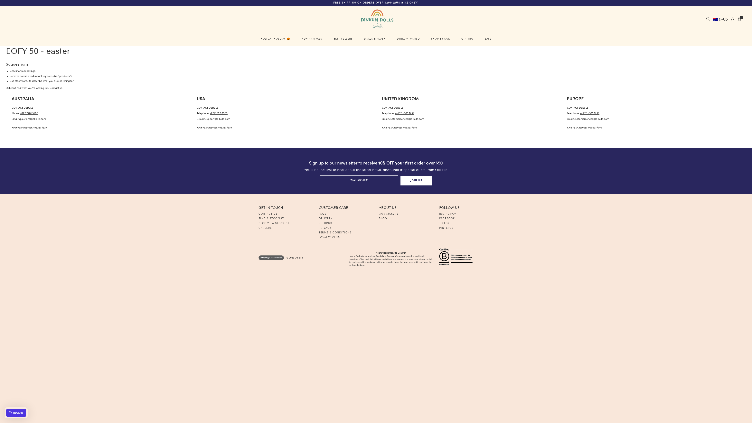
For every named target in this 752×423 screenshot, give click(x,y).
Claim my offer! (331, 236)
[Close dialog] (460, 157)
